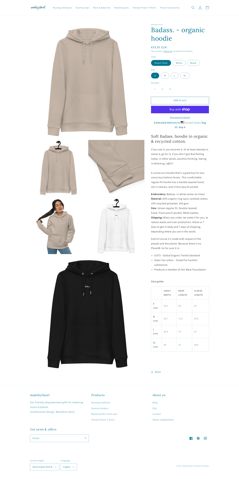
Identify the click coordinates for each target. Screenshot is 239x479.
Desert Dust (161, 62)
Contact (157, 414)
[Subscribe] (85, 438)
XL (185, 75)
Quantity (155, 82)
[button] (193, 7)
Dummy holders (99, 408)
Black (193, 62)
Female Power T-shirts (103, 419)
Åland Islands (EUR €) (42, 467)
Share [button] (158, 371)
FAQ (155, 408)
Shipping (168, 51)
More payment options (180, 117)
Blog (155, 402)
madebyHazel (187, 466)
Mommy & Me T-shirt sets (104, 414)
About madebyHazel (163, 419)
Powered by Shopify (201, 466)
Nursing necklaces (100, 402)
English (66, 467)
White (179, 62)
